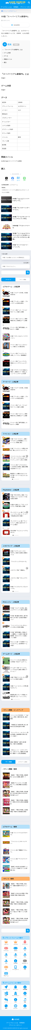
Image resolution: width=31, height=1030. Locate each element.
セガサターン (24, 190)
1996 (3, 190)
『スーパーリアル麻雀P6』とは (13, 49)
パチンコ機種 (22, 279)
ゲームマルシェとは (6, 7)
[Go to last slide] (4, 456)
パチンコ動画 (8, 761)
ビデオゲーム (14, 184)
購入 (5, 62)
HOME (16, 1019)
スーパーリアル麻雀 (13, 190)
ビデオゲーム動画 (22, 761)
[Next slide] (27, 456)
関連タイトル (8, 59)
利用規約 (16, 7)
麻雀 (8, 192)
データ (6, 56)
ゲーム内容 (7, 53)
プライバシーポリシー (15, 1025)
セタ (3, 192)
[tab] (12, 479)
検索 (28, 272)
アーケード (8, 279)
